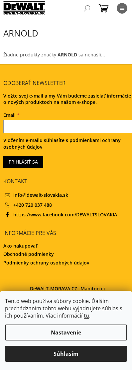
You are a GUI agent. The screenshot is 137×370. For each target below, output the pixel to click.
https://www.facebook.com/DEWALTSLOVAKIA (65, 214)
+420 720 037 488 (32, 205)
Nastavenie (66, 332)
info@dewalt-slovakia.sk (40, 195)
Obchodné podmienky (28, 254)
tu (86, 315)
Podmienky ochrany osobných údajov (46, 262)
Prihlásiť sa (23, 162)
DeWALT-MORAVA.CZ (53, 288)
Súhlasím (66, 353)
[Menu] (122, 8)
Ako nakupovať (20, 246)
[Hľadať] (87, 8)
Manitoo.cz (93, 288)
